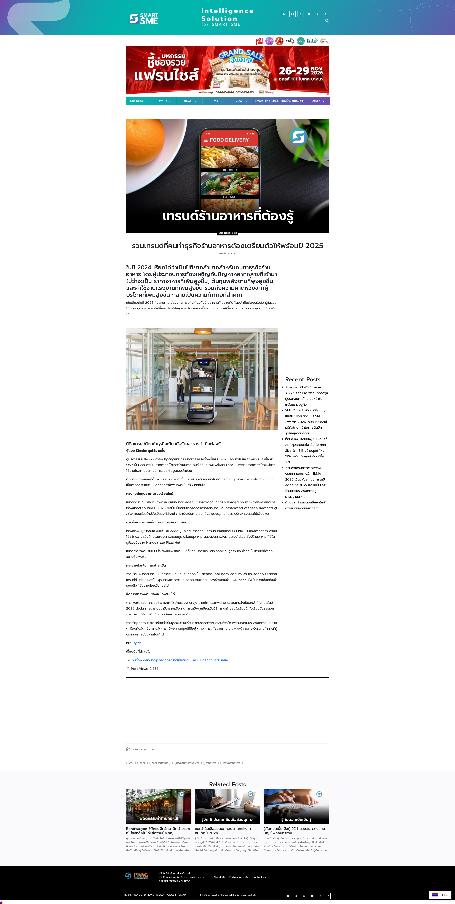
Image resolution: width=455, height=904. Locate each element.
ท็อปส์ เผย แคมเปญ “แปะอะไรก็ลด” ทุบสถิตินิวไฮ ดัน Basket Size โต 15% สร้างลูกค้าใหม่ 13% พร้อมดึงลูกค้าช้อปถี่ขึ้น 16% (306, 454)
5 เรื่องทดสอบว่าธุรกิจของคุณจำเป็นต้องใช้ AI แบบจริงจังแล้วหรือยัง (180, 663)
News (187, 104)
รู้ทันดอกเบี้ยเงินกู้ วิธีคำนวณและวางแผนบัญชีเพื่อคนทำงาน (294, 834)
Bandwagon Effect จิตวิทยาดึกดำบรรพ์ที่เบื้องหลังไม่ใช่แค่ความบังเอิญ (158, 834)
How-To (162, 104)
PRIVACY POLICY (164, 898)
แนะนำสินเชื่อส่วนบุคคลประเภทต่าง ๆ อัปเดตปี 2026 (223, 834)
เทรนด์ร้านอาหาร (231, 766)
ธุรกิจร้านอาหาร (160, 766)
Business (136, 104)
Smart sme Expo (267, 104)
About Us (219, 880)
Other (315, 104)
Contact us (259, 880)
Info (215, 104)
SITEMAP (180, 898)
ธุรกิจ (143, 766)
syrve (137, 646)
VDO (238, 104)
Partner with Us (238, 880)
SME (131, 766)
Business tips (227, 236)
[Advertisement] (307, 321)
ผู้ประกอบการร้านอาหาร (187, 766)
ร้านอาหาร (211, 766)
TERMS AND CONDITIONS (139, 898)
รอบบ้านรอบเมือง (292, 104)
